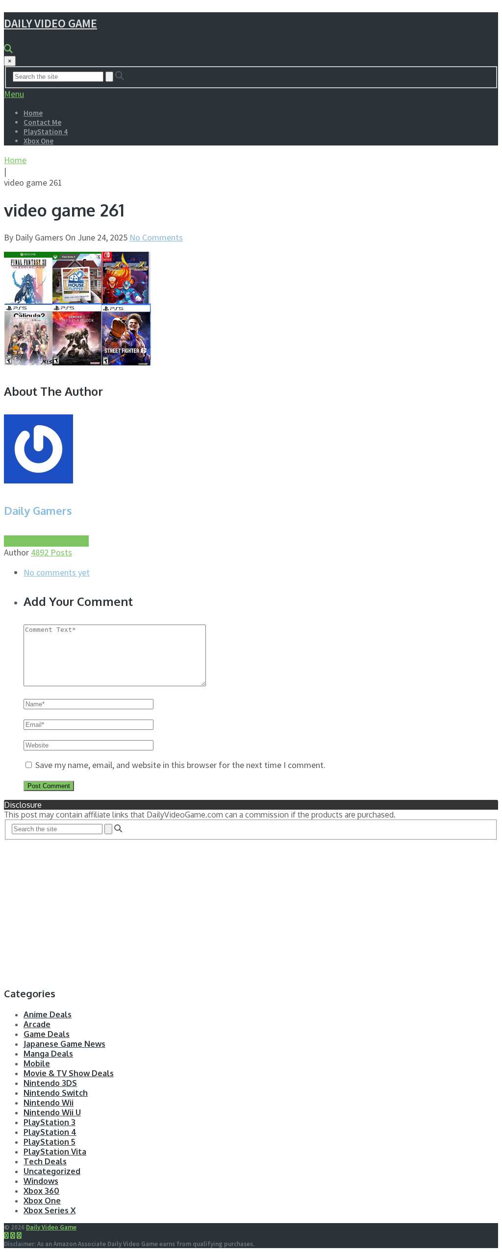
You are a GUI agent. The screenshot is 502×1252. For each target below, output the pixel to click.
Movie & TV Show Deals (69, 1073)
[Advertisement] (251, 908)
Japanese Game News (64, 1044)
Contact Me (42, 122)
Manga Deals (48, 1054)
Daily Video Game (50, 23)
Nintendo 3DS (50, 1083)
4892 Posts (51, 552)
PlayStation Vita (55, 1151)
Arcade (37, 1024)
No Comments (156, 237)
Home (33, 113)
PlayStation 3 (49, 1122)
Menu (14, 93)
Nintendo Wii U (52, 1112)
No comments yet (57, 572)
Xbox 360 (41, 1191)
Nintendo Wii (49, 1103)
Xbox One (38, 140)
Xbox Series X (49, 1210)
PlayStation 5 (49, 1142)
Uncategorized (52, 1171)
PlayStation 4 (46, 131)
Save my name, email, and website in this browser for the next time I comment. (180, 764)
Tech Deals (45, 1161)
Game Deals (47, 1034)
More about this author (46, 541)
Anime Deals (48, 1014)
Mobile (37, 1063)
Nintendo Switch (56, 1093)
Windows (41, 1181)
